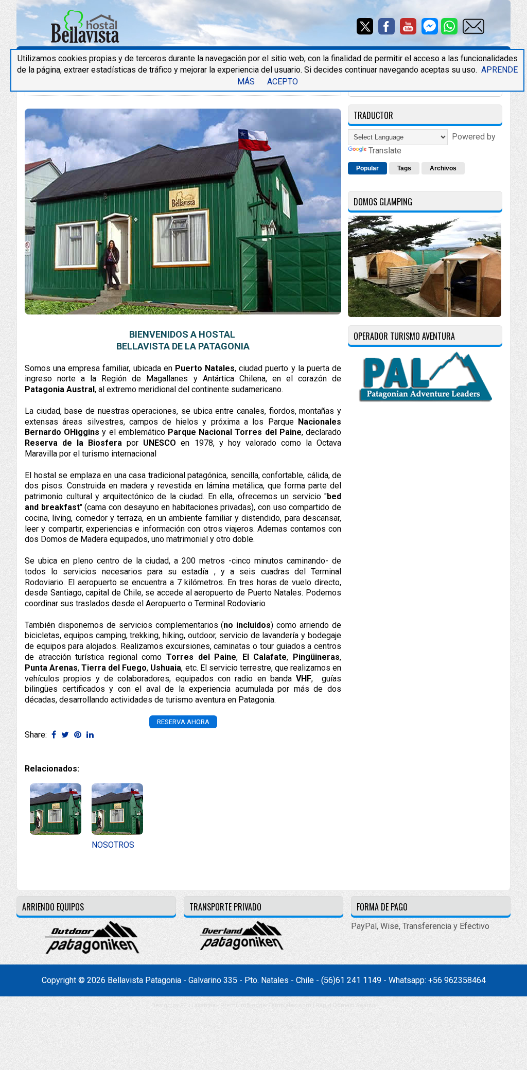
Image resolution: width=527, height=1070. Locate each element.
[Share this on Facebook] (54, 735)
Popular (367, 168)
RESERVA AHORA (183, 722)
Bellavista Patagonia (144, 980)
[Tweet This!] (65, 735)
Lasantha (203, 1005)
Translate (384, 150)
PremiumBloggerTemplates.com (265, 1005)
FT (183, 1005)
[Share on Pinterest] (78, 735)
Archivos (443, 168)
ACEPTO (282, 81)
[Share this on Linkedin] (90, 735)
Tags (404, 168)
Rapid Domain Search (346, 1005)
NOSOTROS (113, 845)
